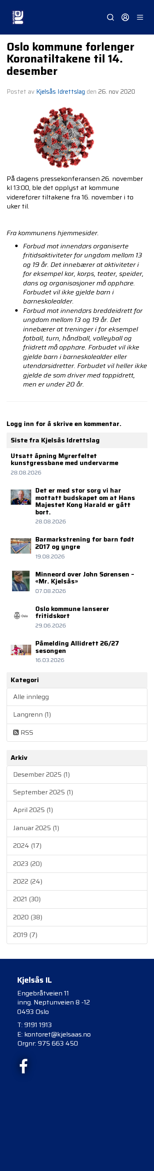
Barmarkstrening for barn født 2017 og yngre (84, 543)
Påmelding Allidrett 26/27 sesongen (77, 647)
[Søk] (110, 17)
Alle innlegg (31, 697)
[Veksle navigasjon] (140, 17)
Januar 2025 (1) (36, 828)
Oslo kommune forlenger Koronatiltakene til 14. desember (70, 59)
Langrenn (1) (32, 714)
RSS (26, 732)
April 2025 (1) (33, 810)
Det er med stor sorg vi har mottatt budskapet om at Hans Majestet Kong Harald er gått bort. (85, 501)
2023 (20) (27, 864)
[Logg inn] (125, 17)
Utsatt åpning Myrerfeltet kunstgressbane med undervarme (64, 459)
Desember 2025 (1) (41, 774)
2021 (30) (27, 899)
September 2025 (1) (43, 792)
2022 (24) (27, 881)
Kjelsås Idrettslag (60, 92)
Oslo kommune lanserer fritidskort (72, 612)
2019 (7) (25, 935)
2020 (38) (27, 917)
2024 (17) (27, 845)
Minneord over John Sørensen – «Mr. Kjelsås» (84, 578)
